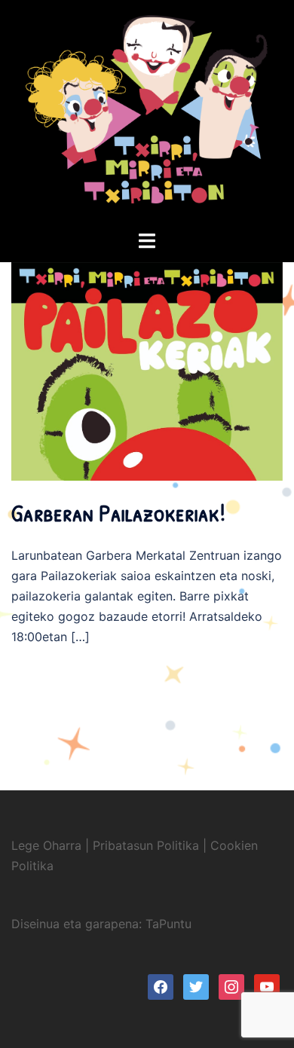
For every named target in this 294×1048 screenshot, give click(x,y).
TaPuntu (168, 923)
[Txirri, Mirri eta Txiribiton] (147, 113)
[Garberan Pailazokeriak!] (147, 450)
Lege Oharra (46, 845)
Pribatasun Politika (146, 845)
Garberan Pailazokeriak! (118, 513)
